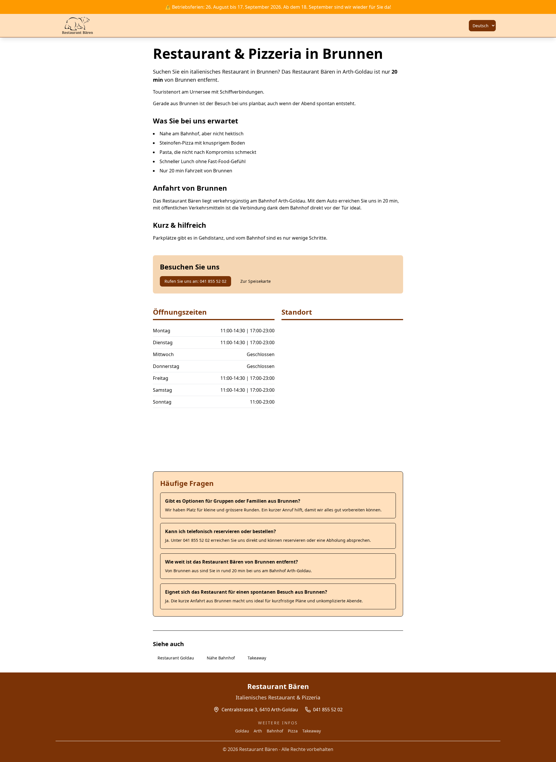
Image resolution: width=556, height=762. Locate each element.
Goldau (242, 731)
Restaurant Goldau (176, 658)
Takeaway (257, 658)
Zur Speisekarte (255, 281)
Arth (258, 731)
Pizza (293, 731)
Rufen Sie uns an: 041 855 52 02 (195, 281)
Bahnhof (275, 731)
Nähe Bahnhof (221, 658)
